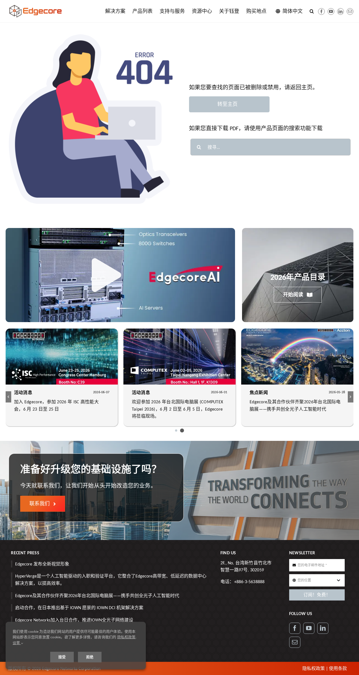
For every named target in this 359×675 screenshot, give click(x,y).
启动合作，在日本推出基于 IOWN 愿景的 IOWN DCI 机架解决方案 (79, 607)
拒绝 (89, 657)
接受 (62, 657)
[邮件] (350, 11)
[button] (312, 11)
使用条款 (338, 668)
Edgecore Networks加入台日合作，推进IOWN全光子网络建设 (74, 620)
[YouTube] (308, 628)
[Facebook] (321, 11)
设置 (17, 643)
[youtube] (331, 11)
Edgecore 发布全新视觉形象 (42, 564)
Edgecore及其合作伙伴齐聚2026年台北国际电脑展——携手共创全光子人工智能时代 (97, 595)
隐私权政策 (313, 668)
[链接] (340, 11)
